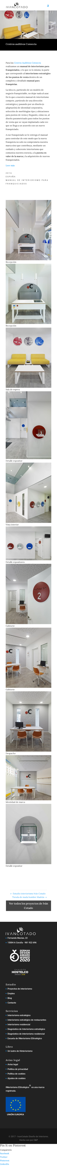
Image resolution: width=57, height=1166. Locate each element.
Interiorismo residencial (19, 1024)
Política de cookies (16, 1074)
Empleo (11, 993)
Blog (10, 998)
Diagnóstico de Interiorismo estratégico (26, 1029)
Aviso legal (13, 1064)
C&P (36, 1140)
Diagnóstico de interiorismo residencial (26, 1034)
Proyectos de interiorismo (20, 989)
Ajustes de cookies (16, 1078)
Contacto (12, 1002)
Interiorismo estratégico (19, 1015)
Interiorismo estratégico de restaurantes (27, 1020)
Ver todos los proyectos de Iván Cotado (28, 906)
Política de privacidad (18, 1069)
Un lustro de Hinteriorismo (20, 1051)
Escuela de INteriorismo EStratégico (25, 1038)
